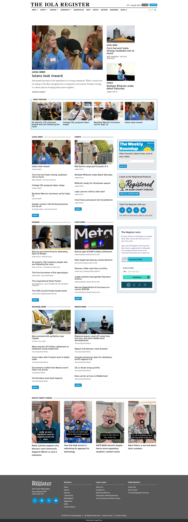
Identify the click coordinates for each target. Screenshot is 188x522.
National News (39, 307)
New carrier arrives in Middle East (91, 376)
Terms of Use (108, 516)
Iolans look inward (47, 76)
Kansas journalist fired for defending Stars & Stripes (50, 252)
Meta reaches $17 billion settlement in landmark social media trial (50, 347)
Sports (43, 10)
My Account (132, 490)
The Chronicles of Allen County (108, 498)
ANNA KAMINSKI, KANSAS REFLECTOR (87, 255)
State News (80, 222)
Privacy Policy (121, 516)
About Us (99, 487)
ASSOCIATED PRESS (38, 373)
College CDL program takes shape (76, 123)
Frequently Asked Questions (107, 496)
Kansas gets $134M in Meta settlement (93, 251)
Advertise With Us (103, 493)
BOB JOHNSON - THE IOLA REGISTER (117, 58)
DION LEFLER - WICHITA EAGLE (42, 257)
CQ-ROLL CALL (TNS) (39, 341)
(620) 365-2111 (38, 494)
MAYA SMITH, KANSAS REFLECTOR (86, 263)
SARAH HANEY (39, 92)
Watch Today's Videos (42, 398)
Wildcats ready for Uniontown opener (93, 183)
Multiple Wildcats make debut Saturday (120, 87)
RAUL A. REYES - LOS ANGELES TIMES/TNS (46, 267)
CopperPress (98, 520)
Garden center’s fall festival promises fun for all (50, 205)
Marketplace (79, 10)
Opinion (53, 10)
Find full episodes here (129, 194)
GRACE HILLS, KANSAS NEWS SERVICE (87, 271)
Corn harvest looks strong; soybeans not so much (120, 51)
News (34, 10)
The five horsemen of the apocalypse (50, 272)
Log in (144, 5)
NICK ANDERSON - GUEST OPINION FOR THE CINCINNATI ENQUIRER (50, 284)
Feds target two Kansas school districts (94, 260)
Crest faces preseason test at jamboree (94, 200)
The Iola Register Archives (138, 493)
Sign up (123, 166)
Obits (88, 10)
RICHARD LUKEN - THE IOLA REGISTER (44, 209)
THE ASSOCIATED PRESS (40, 352)
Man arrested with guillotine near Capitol (48, 337)
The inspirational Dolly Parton (46, 281)
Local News (38, 72)
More (35, 215)
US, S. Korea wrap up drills (87, 368)
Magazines (114, 10)
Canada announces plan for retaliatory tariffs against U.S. (93, 358)
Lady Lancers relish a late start (90, 191)
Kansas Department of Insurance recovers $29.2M (92, 288)
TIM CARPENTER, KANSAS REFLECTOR (87, 292)
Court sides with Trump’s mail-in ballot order (50, 358)
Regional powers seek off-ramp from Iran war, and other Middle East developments (92, 338)
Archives (104, 10)
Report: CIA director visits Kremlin (91, 349)
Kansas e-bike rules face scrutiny (91, 268)
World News (80, 307)
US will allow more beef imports (47, 378)
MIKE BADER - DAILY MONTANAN (42, 276)
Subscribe (153, 5)
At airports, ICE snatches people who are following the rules (46, 124)
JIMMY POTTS (112, 92)
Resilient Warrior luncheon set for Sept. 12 (107, 123)
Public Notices (69, 507)
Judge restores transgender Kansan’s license (93, 278)
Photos (95, 10)
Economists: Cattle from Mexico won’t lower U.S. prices (50, 369)
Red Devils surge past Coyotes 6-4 (91, 166)
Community (65, 10)
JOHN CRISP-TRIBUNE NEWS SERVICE (44, 294)
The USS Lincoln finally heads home (49, 291)
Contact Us (100, 490)
